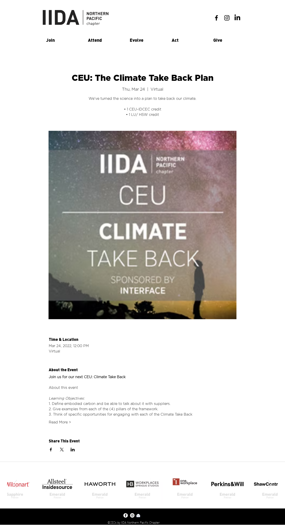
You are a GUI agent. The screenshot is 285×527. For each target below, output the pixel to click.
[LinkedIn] (237, 17)
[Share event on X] (62, 449)
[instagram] (226, 17)
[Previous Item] (14, 484)
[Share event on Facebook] (51, 449)
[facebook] (216, 17)
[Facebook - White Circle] (125, 515)
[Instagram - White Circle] (132, 515)
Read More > (60, 422)
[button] (64, 40)
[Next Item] (270, 484)
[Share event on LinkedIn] (73, 449)
